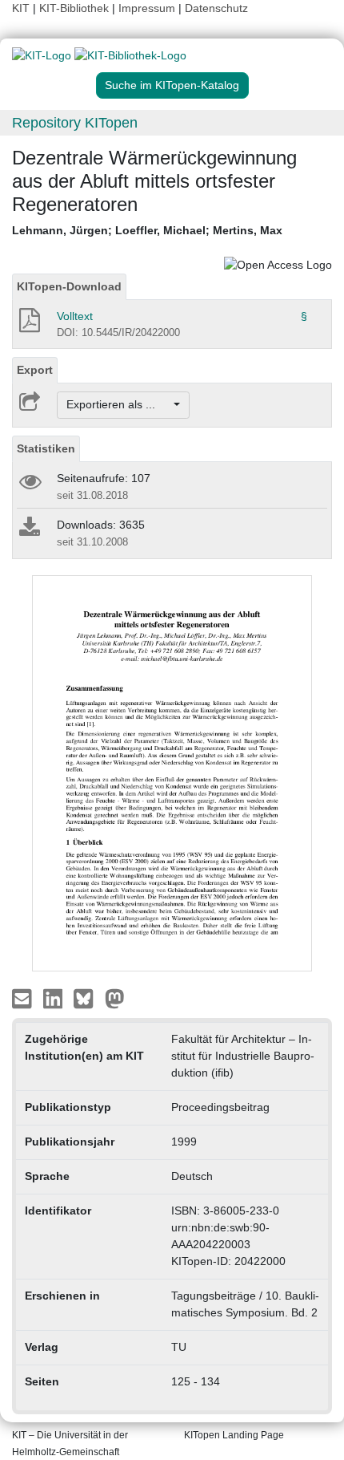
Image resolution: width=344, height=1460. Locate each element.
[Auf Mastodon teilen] (115, 997)
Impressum (146, 8)
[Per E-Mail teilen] (23, 997)
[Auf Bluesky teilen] (88, 997)
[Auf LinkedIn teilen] (54, 997)
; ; (147, 230)
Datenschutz (216, 8)
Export (35, 369)
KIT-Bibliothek (75, 8)
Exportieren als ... (118, 404)
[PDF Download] (28, 324)
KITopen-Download (69, 286)
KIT (21, 8)
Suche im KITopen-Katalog (172, 85)
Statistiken (46, 448)
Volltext (75, 316)
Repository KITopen (75, 123)
